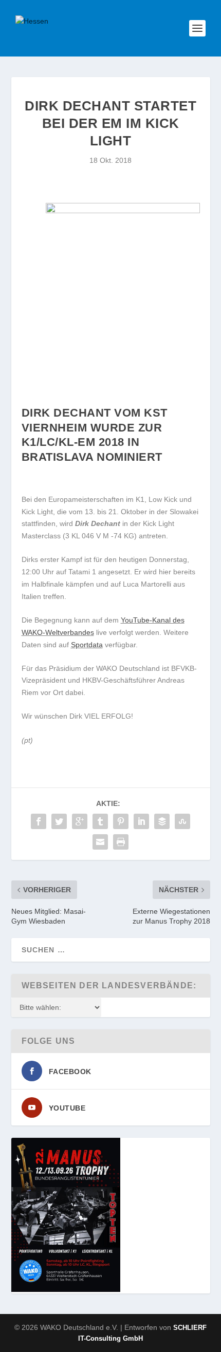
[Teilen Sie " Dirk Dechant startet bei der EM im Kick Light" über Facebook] (38, 821)
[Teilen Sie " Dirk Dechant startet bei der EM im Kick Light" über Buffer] (162, 821)
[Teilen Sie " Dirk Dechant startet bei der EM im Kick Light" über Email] (100, 842)
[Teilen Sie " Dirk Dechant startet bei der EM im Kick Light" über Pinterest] (120, 821)
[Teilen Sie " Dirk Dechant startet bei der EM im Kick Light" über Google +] (79, 821)
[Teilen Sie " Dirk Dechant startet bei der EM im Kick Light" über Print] (120, 842)
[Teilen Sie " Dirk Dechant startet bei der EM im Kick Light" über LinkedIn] (141, 821)
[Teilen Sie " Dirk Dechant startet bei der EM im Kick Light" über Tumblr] (100, 821)
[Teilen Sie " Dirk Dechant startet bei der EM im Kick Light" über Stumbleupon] (182, 821)
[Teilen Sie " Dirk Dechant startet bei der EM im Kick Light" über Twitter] (59, 821)
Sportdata (87, 645)
